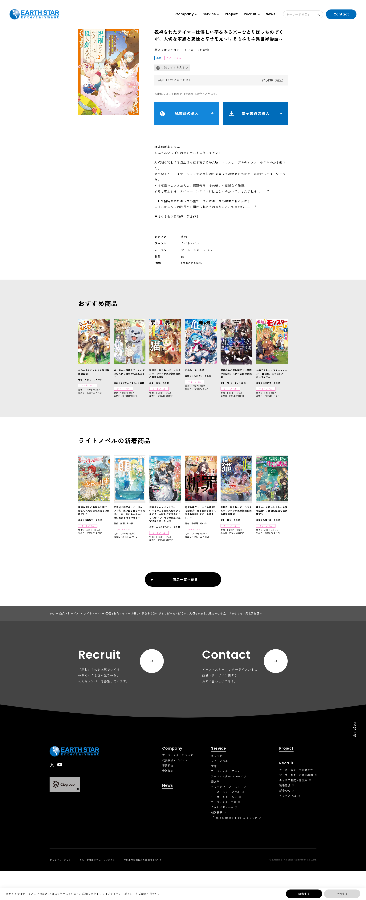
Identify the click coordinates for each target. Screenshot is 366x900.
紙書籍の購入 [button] (187, 113)
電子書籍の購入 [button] (256, 113)
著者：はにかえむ (167, 50)
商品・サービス (69, 613)
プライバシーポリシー (121, 894)
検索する (319, 14)
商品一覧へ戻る (185, 579)
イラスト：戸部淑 (196, 50)
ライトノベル (92, 613)
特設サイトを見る (173, 67)
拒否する (342, 894)
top (52, 613)
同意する (304, 894)
